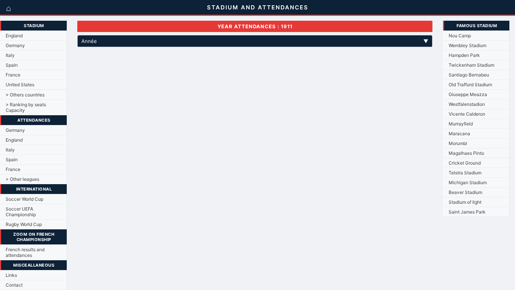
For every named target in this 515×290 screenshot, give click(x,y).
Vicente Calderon (467, 114)
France (13, 75)
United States (20, 84)
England (14, 35)
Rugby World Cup (24, 224)
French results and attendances (25, 252)
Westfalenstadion (467, 104)
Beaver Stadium (465, 192)
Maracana (459, 133)
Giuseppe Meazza (468, 94)
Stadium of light (465, 202)
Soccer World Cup (24, 199)
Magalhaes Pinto (466, 153)
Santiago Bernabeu (469, 75)
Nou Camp (460, 35)
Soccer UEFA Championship (21, 211)
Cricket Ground (465, 163)
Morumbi (458, 143)
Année (255, 41)
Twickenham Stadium (471, 65)
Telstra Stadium (465, 173)
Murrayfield (461, 124)
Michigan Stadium (468, 182)
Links (11, 275)
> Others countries (25, 95)
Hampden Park (464, 55)
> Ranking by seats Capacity (26, 107)
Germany (15, 45)
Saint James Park (467, 212)
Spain (12, 65)
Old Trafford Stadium (470, 84)
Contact (14, 285)
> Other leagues (22, 179)
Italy (10, 55)
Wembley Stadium (467, 45)
